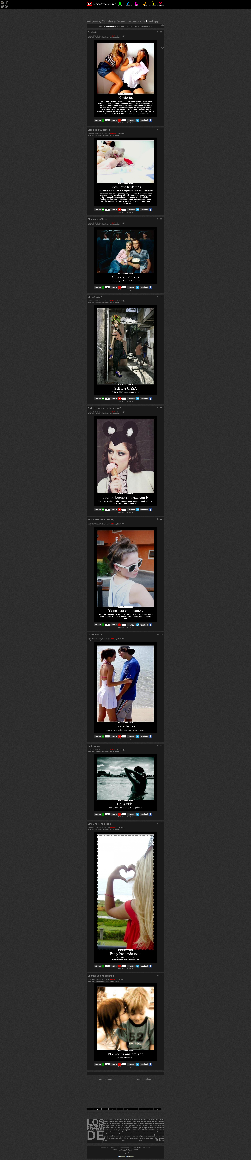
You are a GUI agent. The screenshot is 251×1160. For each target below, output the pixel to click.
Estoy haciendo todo (99, 823)
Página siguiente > (145, 1079)
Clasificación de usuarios (143, 1147)
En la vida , (94, 746)
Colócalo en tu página (125, 122)
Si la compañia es (97, 219)
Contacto (123, 1152)
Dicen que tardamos (99, 129)
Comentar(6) (121, 412)
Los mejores (128, 5)
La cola (120, 5)
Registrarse (160, 5)
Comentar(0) (121, 36)
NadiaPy (113, 36)
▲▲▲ (125, 1153)
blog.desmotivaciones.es (125, 1150)
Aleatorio (144, 5)
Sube (136, 5)
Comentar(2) (121, 133)
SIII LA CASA (95, 297)
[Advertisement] (125, 13)
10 (157, 1109)
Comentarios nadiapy (143, 26)
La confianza (95, 634)
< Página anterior (106, 1079)
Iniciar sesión (152, 5)
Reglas (129, 1152)
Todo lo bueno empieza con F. (104, 408)
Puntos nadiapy (126, 26)
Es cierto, (93, 32)
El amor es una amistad (101, 975)
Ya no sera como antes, (101, 519)
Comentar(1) (121, 301)
